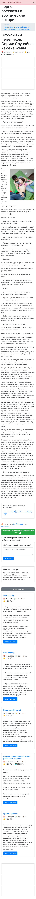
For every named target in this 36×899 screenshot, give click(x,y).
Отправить (8, 558)
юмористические (23, 29)
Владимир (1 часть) (12, 710)
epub (21, 524)
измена (11, 27)
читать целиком (10, 642)
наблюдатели (25, 27)
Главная (6, 25)
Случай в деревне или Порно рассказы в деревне (16, 757)
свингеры (7, 29)
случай (13, 29)
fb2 (17, 524)
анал (6, 27)
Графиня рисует (10, 813)
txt (14, 524)
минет (17, 27)
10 (5, 515)
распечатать (5, 526)
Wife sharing (8, 595)
